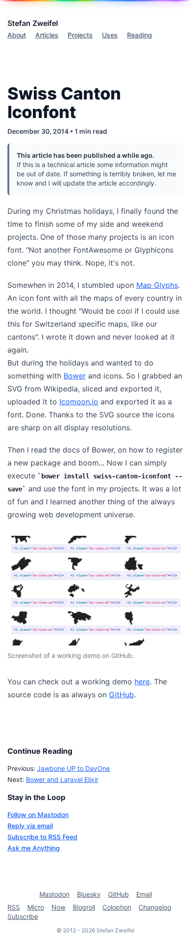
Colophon (116, 907)
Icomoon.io (78, 401)
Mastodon (54, 894)
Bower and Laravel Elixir (62, 779)
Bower (75, 375)
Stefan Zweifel (32, 23)
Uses (110, 35)
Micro (35, 907)
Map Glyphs (157, 285)
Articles (46, 35)
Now (58, 907)
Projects (80, 35)
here (142, 681)
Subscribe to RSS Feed (42, 837)
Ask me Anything (33, 848)
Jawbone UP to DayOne (73, 768)
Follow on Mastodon (38, 815)
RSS (13, 907)
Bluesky (89, 894)
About (16, 35)
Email (144, 894)
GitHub (121, 694)
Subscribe (22, 916)
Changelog (155, 907)
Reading (139, 35)
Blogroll (84, 907)
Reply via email (30, 826)
